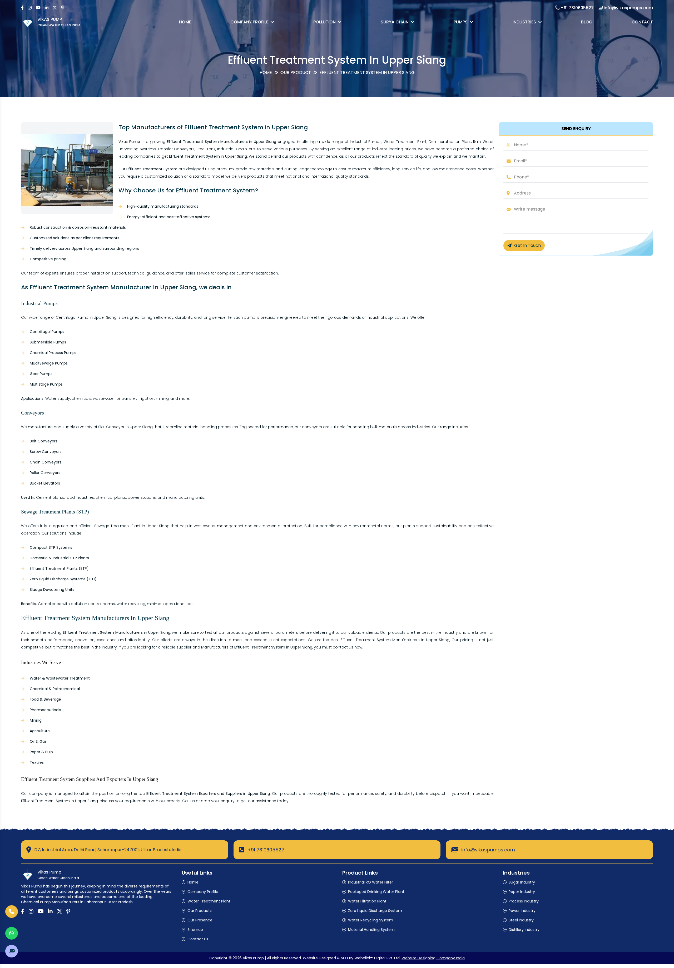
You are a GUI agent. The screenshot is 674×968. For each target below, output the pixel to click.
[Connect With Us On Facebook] (22, 8)
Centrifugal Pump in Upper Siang (86, 317)
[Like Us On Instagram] (30, 8)
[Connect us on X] (55, 8)
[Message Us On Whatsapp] (11, 933)
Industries (524, 22)
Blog (586, 22)
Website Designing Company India (433, 958)
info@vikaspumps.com (488, 849)
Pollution (324, 22)
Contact (642, 22)
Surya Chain (395, 22)
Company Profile (249, 22)
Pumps (461, 22)
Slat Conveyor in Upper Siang (125, 427)
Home (185, 22)
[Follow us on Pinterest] (62, 8)
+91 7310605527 (265, 849)
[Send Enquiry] (11, 951)
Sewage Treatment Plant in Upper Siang (132, 525)
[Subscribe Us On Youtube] (38, 8)
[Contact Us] (11, 911)
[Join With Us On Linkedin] (46, 8)
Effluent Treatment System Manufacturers (380, 639)
